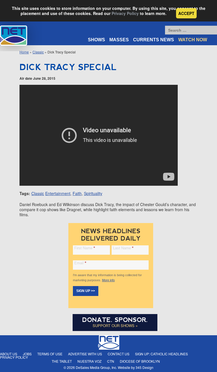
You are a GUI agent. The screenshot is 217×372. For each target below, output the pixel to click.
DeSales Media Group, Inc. (96, 367)
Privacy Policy (125, 13)
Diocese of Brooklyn (140, 361)
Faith (77, 193)
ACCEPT (186, 13)
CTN (110, 361)
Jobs (27, 353)
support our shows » (115, 325)
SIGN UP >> (85, 291)
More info (108, 280)
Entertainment (57, 193)
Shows (96, 39)
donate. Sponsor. (115, 319)
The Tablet (62, 361)
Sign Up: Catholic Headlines (161, 353)
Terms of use (49, 353)
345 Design (144, 367)
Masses (119, 39)
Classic (37, 193)
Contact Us (118, 353)
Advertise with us (85, 353)
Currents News (153, 39)
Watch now (192, 39)
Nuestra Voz (89, 361)
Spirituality (93, 193)
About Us (8, 353)
